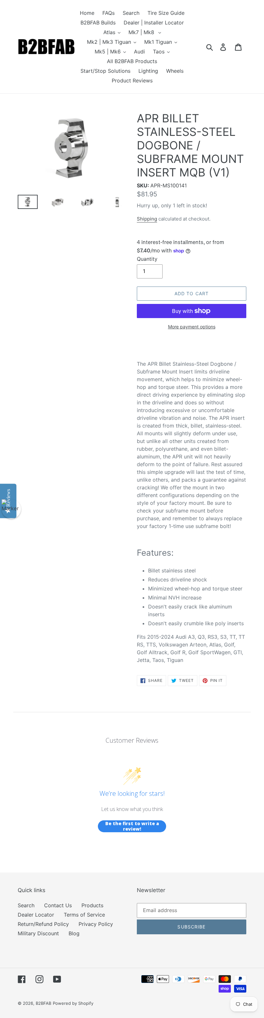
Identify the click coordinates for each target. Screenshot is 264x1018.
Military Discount (38, 933)
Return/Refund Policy (43, 924)
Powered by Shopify (73, 1003)
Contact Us (58, 905)
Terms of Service (84, 914)
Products (92, 905)
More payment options (191, 326)
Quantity (147, 259)
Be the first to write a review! (132, 826)
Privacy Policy (96, 924)
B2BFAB (43, 1003)
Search (26, 905)
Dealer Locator (36, 914)
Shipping (147, 219)
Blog (74, 933)
